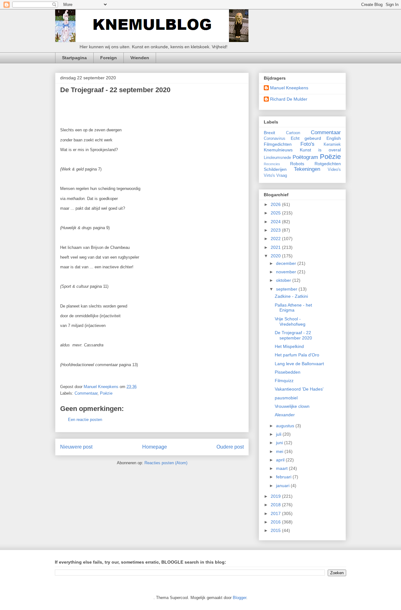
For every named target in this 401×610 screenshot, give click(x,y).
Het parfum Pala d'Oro (297, 354)
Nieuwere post (76, 447)
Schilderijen (275, 169)
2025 (276, 212)
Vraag (281, 175)
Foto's (307, 144)
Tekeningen (307, 169)
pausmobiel (286, 397)
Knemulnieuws (278, 149)
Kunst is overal (320, 149)
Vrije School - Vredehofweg (290, 321)
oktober (284, 280)
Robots (297, 163)
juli (279, 434)
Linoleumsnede (277, 157)
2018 (276, 504)
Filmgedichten (278, 144)
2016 (276, 521)
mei (280, 451)
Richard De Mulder (288, 99)
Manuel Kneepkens (289, 87)
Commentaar (86, 393)
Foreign (108, 57)
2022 (276, 238)
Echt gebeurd (306, 138)
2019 (276, 496)
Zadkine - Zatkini (291, 296)
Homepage (154, 447)
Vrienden (139, 57)
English (333, 138)
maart (282, 468)
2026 (276, 204)
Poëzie (106, 393)
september (287, 289)
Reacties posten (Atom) (165, 462)
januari (283, 485)
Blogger (239, 597)
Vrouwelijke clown (292, 406)
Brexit (269, 132)
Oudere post (230, 447)
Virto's (269, 175)
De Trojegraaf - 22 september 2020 (293, 335)
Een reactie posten (85, 419)
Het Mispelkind (289, 346)
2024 (276, 221)
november (286, 271)
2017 (276, 513)
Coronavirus (274, 138)
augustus (285, 425)
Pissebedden (287, 372)
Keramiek (332, 144)
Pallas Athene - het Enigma (293, 307)
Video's (334, 169)
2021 (276, 247)
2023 (276, 230)
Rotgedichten (328, 163)
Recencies (272, 164)
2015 (276, 530)
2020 (276, 255)
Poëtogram (305, 157)
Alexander (285, 414)
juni (280, 442)
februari (284, 476)
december (286, 263)
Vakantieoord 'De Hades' (299, 389)
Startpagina (74, 57)
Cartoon (293, 133)
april (281, 459)
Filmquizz (284, 380)
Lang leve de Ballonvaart (299, 363)
